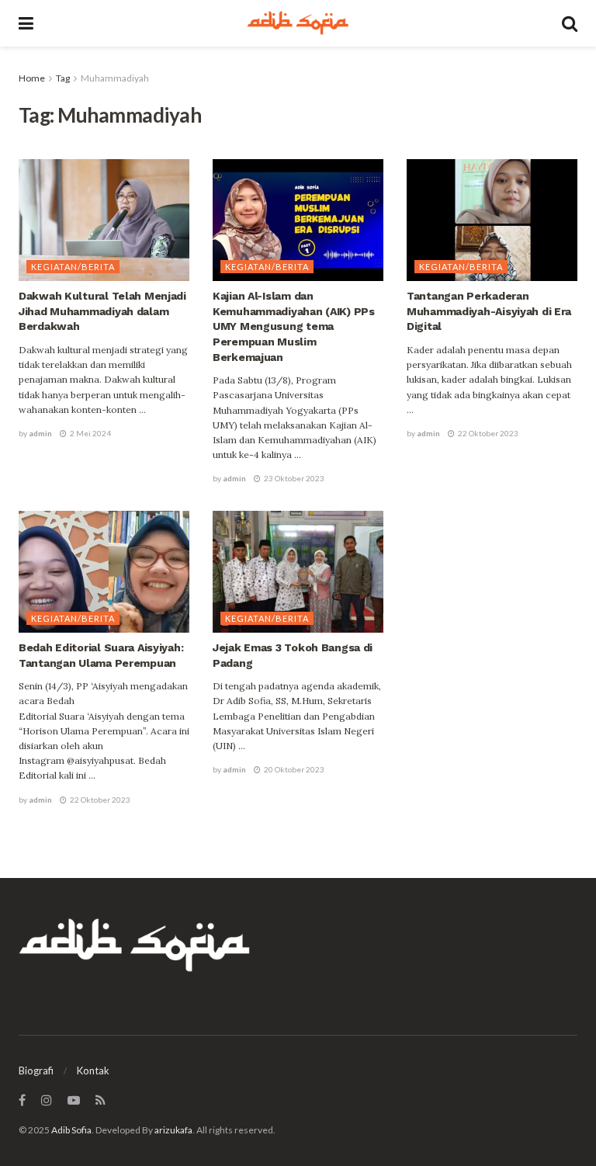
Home (32, 78)
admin (40, 433)
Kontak (93, 1070)
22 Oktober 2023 (487, 433)
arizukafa (173, 1130)
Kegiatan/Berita (73, 267)
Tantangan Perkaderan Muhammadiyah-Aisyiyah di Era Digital (489, 311)
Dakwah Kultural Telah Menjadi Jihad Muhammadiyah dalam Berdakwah (102, 311)
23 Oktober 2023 (293, 478)
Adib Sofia (71, 1130)
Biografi (36, 1070)
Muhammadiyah (115, 78)
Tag (63, 78)
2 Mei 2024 (89, 433)
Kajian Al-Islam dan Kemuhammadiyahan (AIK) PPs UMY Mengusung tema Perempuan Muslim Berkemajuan (294, 326)
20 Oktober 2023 (293, 769)
